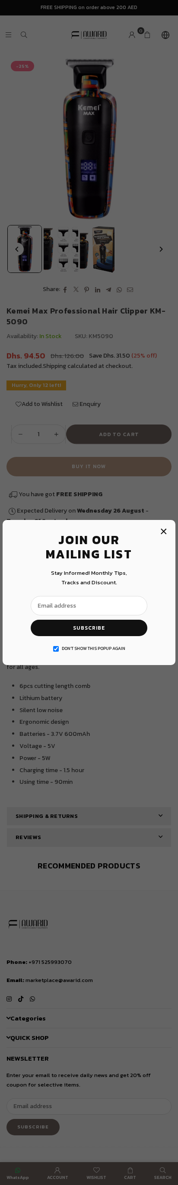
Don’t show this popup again (93, 648)
